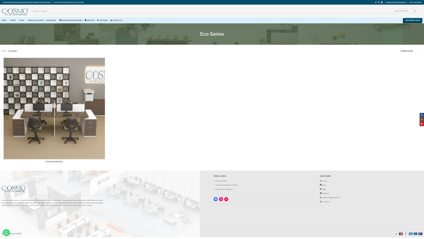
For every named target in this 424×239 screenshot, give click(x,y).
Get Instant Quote (413, 20)
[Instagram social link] (378, 2)
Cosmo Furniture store (10, 200)
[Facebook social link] (376, 2)
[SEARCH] (414, 11)
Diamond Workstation (54, 162)
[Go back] (197, 34)
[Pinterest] (226, 199)
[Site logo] (15, 11)
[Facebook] (216, 199)
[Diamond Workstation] (54, 109)
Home (4, 51)
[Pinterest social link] (381, 2)
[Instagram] (221, 199)
